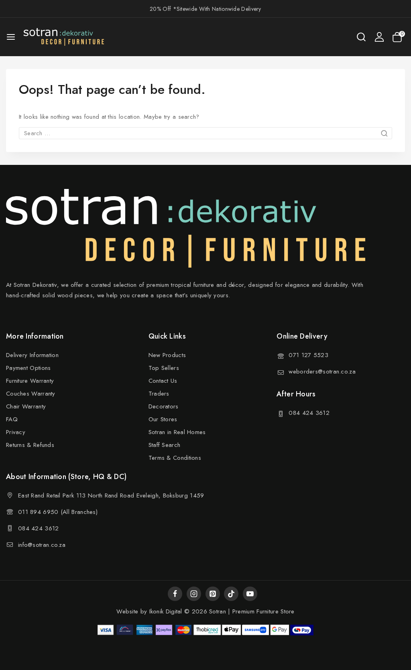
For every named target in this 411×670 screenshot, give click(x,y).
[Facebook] (175, 594)
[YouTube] (250, 594)
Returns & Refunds (30, 445)
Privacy (15, 432)
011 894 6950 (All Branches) (58, 512)
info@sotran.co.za (41, 544)
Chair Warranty (26, 406)
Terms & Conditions (175, 457)
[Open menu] (11, 37)
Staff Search (165, 445)
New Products (167, 355)
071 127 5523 (308, 355)
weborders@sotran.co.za (322, 371)
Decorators (164, 406)
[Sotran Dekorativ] (64, 37)
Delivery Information (32, 355)
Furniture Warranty (30, 380)
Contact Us (163, 380)
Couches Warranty (30, 393)
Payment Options (28, 367)
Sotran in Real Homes (177, 432)
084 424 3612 (309, 412)
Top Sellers (164, 367)
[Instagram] (194, 594)
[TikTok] (231, 594)
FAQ (12, 419)
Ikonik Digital (164, 611)
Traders (159, 393)
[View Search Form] (361, 37)
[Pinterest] (213, 594)
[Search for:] (205, 133)
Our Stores (163, 419)
